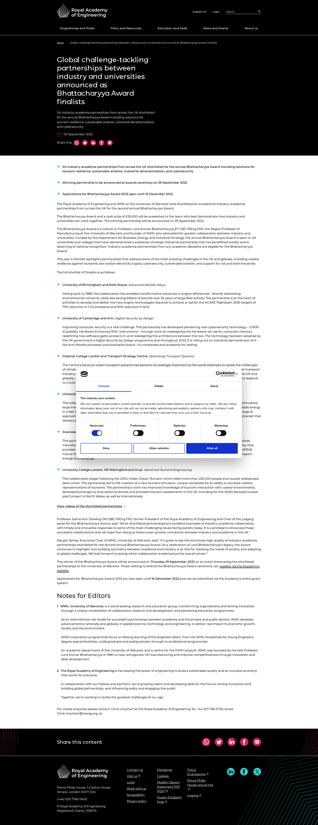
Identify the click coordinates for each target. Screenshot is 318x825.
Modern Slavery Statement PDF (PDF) (168, 787)
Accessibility (136, 795)
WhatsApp (76, 143)
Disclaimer (164, 770)
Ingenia (192, 795)
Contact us (135, 770)
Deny (106, 448)
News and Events (215, 28)
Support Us (199, 11)
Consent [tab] (103, 386)
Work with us (136, 788)
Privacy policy (137, 801)
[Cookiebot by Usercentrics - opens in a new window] (222, 374)
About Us (251, 28)
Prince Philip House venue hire (200, 783)
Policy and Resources (126, 28)
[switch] (138, 433)
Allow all (212, 448)
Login (216, 11)
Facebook (244, 772)
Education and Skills (172, 28)
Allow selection (159, 448)
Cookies (163, 776)
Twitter (257, 772)
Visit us (132, 776)
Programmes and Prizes (77, 28)
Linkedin (231, 772)
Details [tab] (159, 386)
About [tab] (214, 386)
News (60, 42)
